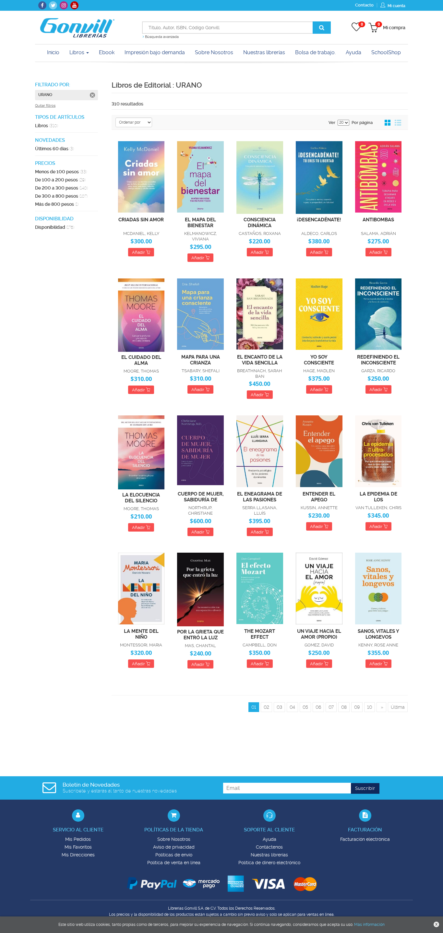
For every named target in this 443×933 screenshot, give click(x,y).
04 (292, 707)
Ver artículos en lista (398, 123)
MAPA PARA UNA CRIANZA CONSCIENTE (200, 359)
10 (369, 707)
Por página (362, 122)
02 (266, 707)
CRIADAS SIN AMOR (141, 220)
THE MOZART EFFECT (259, 633)
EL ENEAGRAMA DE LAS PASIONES (259, 496)
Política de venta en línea (173, 862)
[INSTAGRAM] (64, 5)
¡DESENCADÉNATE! (319, 220)
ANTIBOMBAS (378, 220)
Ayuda (269, 839)
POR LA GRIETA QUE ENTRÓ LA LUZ (200, 634)
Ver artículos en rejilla (388, 123)
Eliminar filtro (92, 95)
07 (331, 707)
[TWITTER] (53, 5)
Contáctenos (269, 847)
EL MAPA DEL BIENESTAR (200, 222)
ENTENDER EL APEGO (319, 496)
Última (398, 707)
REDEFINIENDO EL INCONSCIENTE (378, 359)
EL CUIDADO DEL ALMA (141, 359)
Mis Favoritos (78, 847)
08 (344, 707)
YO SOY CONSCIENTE (319, 359)
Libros (77, 52)
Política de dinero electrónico (269, 862)
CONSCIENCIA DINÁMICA (260, 222)
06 (318, 707)
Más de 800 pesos (56, 204)
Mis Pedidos (78, 839)
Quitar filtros (45, 105)
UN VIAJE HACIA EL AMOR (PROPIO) (319, 633)
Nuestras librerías (269, 854)
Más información (369, 924)
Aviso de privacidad (174, 847)
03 (279, 707)
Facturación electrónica (365, 839)
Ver (332, 122)
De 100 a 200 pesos (60, 179)
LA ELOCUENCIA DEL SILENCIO (141, 497)
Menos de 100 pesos (61, 171)
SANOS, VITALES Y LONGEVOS (378, 633)
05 (305, 707)
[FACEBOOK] (42, 5)
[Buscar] (322, 27)
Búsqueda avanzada (161, 37)
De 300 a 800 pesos (61, 196)
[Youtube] (74, 5)
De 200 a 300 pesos (61, 187)
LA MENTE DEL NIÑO (141, 633)
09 (357, 707)
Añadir (139, 252)
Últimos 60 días (54, 148)
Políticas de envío (173, 854)
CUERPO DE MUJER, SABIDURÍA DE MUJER (200, 496)
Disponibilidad (54, 227)
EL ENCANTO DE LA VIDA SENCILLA (259, 359)
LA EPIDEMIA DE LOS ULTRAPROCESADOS (378, 496)
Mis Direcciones (78, 854)
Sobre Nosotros (173, 839)
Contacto (364, 5)
